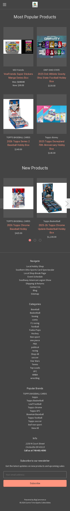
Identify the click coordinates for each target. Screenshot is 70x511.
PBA (35, 343)
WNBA (35, 374)
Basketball (35, 312)
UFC (35, 371)
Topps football (35, 417)
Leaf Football (35, 403)
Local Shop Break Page (35, 273)
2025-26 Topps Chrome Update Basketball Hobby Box (52, 229)
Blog (35, 290)
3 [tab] (40, 240)
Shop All (35, 354)
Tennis (35, 364)
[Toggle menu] (4, 4)
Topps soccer (35, 421)
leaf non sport (35, 424)
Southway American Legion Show (35, 280)
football (35, 326)
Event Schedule (35, 276)
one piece (35, 340)
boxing (35, 316)
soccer (35, 357)
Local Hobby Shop (35, 266)
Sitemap (35, 293)
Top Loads (35, 367)
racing (35, 350)
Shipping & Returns (35, 283)
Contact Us (35, 286)
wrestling (35, 378)
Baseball (35, 309)
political (35, 347)
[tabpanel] (18, 206)
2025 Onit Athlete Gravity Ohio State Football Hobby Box (51, 78)
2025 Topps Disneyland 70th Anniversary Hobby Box (52, 145)
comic (35, 319)
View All (35, 428)
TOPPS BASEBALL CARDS (35, 393)
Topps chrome (35, 407)
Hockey (35, 333)
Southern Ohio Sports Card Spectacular (35, 269)
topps (35, 397)
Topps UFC (35, 410)
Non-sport (35, 336)
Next (66, 203)
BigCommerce (40, 499)
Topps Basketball (35, 400)
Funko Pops (35, 329)
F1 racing (35, 323)
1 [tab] (30, 240)
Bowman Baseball (35, 414)
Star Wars (35, 360)
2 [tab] (35, 240)
